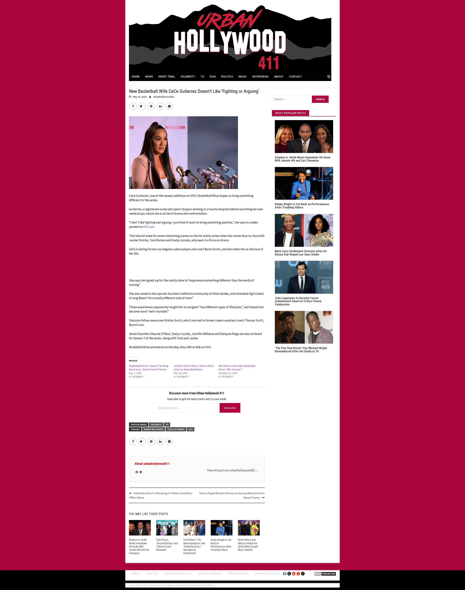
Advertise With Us (178, 574)
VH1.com (148, 227)
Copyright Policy (266, 574)
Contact (153, 574)
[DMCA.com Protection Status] (325, 573)
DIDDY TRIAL (166, 76)
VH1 (191, 429)
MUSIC (242, 76)
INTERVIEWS (260, 76)
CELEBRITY (188, 76)
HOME (136, 76)
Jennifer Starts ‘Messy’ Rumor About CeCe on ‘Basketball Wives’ (194, 367)
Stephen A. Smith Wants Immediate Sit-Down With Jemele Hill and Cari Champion (139, 546)
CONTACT (295, 76)
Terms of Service (210, 574)
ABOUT (279, 76)
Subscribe (230, 408)
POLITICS (227, 76)
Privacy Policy (238, 574)
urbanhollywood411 (164, 96)
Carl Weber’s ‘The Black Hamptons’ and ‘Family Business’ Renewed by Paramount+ (194, 546)
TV (202, 76)
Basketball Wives (153, 429)
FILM (213, 76)
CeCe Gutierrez (176, 429)
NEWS (149, 76)
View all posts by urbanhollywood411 (233, 470)
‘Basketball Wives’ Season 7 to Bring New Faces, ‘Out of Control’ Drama (148, 367)
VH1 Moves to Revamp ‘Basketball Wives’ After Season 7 (237, 367)
